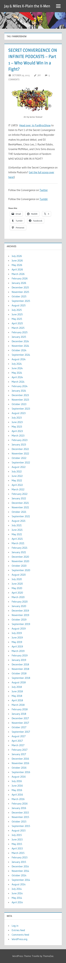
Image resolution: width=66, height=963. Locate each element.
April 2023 (17, 431)
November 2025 (20, 291)
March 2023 (18, 435)
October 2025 (19, 296)
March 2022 (18, 489)
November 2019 (20, 615)
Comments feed (20, 934)
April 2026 (17, 269)
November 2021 (20, 507)
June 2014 (17, 893)
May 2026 (17, 265)
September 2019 (21, 624)
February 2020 (20, 601)
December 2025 (20, 287)
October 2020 (19, 565)
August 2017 (18, 736)
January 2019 (19, 660)
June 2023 (17, 422)
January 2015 (19, 861)
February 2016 (20, 803)
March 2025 (18, 327)
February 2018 (20, 709)
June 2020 (17, 583)
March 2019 (18, 651)
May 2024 (17, 372)
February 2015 (20, 857)
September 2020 (21, 570)
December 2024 (20, 341)
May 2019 (17, 642)
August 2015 (19, 830)
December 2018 (20, 664)
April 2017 (17, 740)
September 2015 (21, 826)
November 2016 (20, 763)
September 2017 (21, 731)
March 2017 (18, 745)
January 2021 (19, 552)
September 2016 (21, 772)
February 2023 (19, 440)
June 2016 (17, 785)
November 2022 (20, 453)
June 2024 (17, 368)
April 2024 (17, 377)
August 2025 (19, 305)
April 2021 (17, 538)
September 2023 (21, 408)
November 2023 (20, 399)
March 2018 (18, 704)
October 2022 (19, 458)
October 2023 (19, 404)
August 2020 (19, 574)
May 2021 (17, 534)
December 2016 (20, 758)
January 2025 (19, 336)
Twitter (44, 190)
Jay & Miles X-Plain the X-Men (27, 6)
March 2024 (18, 381)
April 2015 (17, 848)
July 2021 (17, 525)
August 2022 (18, 467)
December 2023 (20, 395)
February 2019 (20, 655)
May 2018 (17, 695)
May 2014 (17, 897)
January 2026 (19, 283)
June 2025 (17, 314)
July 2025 (17, 309)
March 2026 (18, 274)
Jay (39, 75)
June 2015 (17, 839)
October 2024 (19, 350)
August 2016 (19, 776)
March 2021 (18, 543)
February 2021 (19, 547)
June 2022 (17, 475)
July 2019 (17, 633)
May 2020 (17, 588)
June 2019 (17, 637)
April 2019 (17, 646)
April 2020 (17, 592)
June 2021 (17, 529)
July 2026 (17, 256)
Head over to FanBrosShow (35, 125)
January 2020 (19, 606)
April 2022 (17, 484)
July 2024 (17, 363)
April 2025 (17, 323)
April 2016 (17, 794)
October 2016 (19, 767)
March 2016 (18, 799)
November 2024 (20, 345)
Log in (15, 925)
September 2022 (21, 462)
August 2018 (19, 682)
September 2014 (21, 879)
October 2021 (19, 511)
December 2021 (20, 502)
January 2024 (19, 390)
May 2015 (17, 844)
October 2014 (19, 875)
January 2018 (19, 713)
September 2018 (21, 677)
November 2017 (20, 722)
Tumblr (44, 199)
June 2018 (17, 691)
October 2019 (19, 619)
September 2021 (21, 516)
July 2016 (17, 781)
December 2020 (20, 556)
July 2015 (17, 835)
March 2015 (18, 852)
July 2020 (17, 579)
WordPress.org (19, 939)
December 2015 (20, 812)
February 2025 (20, 332)
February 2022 (19, 493)
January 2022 (19, 498)
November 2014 (20, 870)
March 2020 (18, 597)
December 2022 (20, 449)
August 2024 (19, 359)
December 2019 (20, 610)
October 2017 (19, 727)
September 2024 (21, 354)
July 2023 (17, 417)
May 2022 (17, 480)
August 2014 (19, 884)
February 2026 (20, 278)
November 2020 (20, 561)
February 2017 (19, 749)
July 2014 (17, 888)
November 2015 (20, 817)
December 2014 (20, 866)
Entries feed (18, 930)
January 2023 (19, 444)
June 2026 (17, 260)
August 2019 (19, 628)
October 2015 (19, 821)
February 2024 (20, 386)
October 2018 (19, 673)
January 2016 (19, 808)
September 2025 (21, 300)
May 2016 (17, 790)
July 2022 (17, 471)
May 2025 (17, 318)
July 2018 (17, 686)
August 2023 (18, 413)
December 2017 (20, 718)
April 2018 (17, 700)
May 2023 (17, 426)
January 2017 (19, 754)
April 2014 (17, 902)
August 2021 (18, 520)
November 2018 (20, 668)
